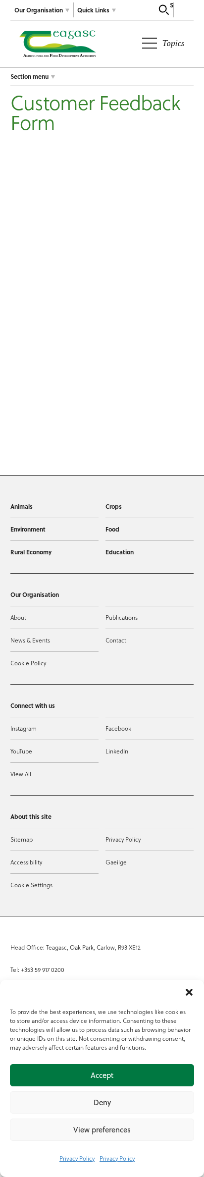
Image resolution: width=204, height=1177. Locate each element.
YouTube (21, 751)
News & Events (30, 640)
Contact (115, 640)
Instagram (23, 728)
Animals (21, 506)
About (18, 617)
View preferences (102, 1129)
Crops (113, 506)
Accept (102, 1075)
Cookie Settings (31, 884)
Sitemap (21, 839)
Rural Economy (30, 551)
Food (112, 529)
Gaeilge (116, 861)
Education (119, 551)
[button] (189, 992)
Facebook (118, 728)
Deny (102, 1102)
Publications (121, 617)
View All (20, 773)
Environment (28, 529)
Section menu (29, 76)
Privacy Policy (77, 1158)
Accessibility (26, 861)
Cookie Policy (28, 662)
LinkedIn (116, 751)
